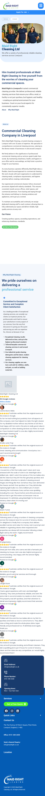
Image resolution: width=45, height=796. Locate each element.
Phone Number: (10, 677)
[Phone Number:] (5, 672)
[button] (41, 5)
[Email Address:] (5, 660)
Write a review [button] (5, 401)
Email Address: (9, 664)
